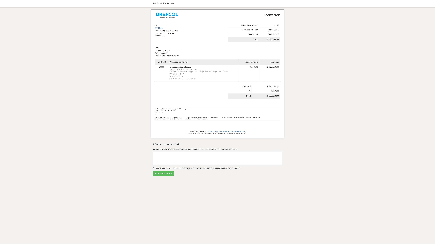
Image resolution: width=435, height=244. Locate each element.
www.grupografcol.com (239, 131)
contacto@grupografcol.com (226, 131)
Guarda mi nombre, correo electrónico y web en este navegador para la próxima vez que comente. (198, 168)
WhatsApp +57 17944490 (212, 131)
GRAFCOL (159, 28)
